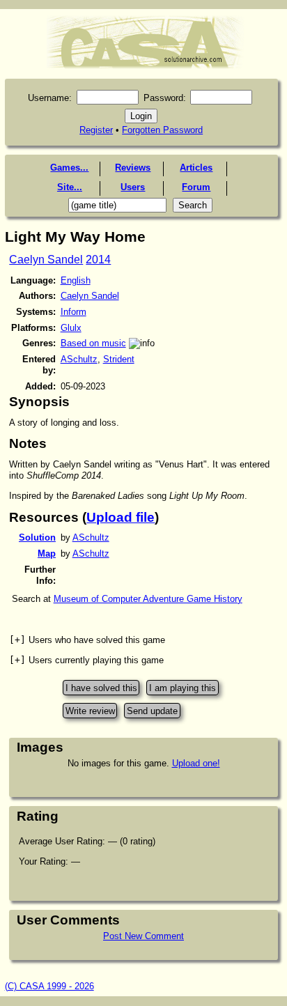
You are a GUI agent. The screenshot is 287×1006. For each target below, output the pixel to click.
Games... (69, 167)
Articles (196, 167)
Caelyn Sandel (46, 259)
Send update (152, 710)
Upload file (120, 517)
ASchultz (79, 359)
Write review (90, 710)
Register (96, 130)
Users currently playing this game (86, 660)
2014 (98, 259)
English (76, 280)
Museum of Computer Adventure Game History (148, 599)
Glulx (71, 328)
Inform (73, 312)
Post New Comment (143, 936)
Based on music (93, 343)
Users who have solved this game (87, 640)
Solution (37, 537)
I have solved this (101, 688)
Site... (69, 187)
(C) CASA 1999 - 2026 (49, 986)
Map (47, 553)
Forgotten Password (162, 130)
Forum (196, 187)
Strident (118, 359)
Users (133, 187)
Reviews (132, 167)
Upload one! (196, 763)
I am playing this (182, 688)
